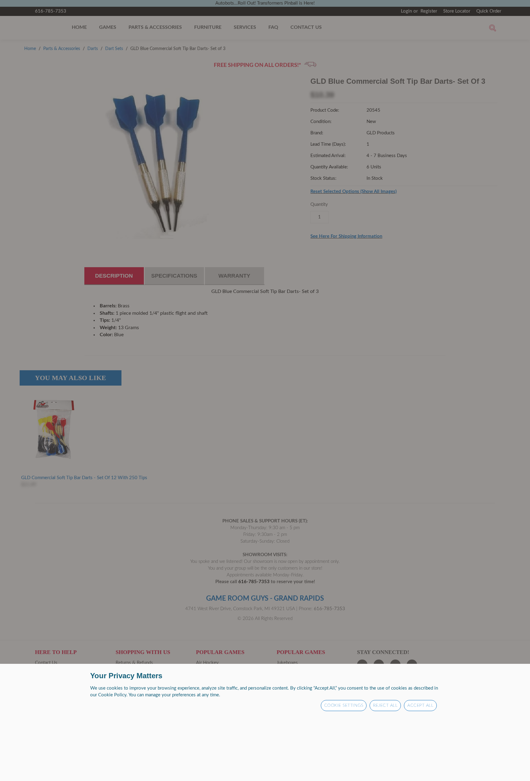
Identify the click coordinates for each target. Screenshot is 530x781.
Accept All (420, 705)
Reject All (385, 705)
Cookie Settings (343, 705)
